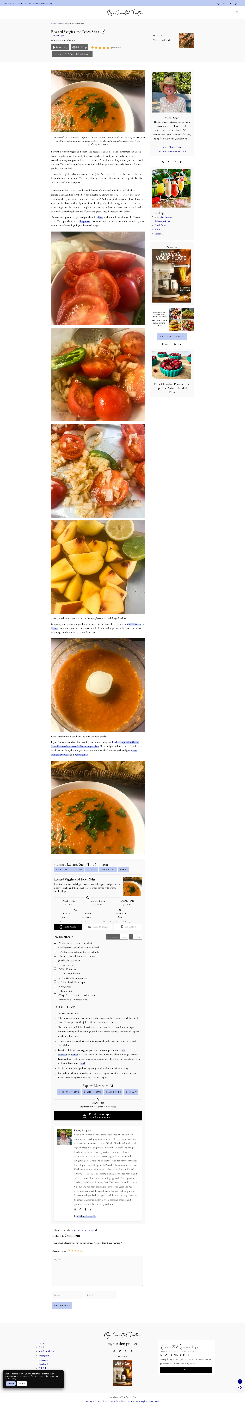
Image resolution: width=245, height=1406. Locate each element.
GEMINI (92, 869)
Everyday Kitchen (163, 216)
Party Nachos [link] (81, 754)
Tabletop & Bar (162, 221)
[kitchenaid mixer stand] (171, 188)
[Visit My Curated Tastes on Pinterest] (224, 3)
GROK (123, 869)
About (42, 1343)
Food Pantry (161, 225)
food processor (133, 623)
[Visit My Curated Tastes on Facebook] (230, 3)
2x (135, 937)
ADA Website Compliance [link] (138, 1401)
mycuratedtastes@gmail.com (172, 151)
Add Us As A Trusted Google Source (73, 54)
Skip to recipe (61, 47)
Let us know (95, 1117)
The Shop (158, 213)
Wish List (159, 229)
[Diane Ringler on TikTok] (91, 1209)
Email (42, 1347)
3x (140, 937)
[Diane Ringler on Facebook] (85, 1209)
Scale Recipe (113, 1092)
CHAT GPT (61, 869)
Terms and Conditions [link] (117, 1401)
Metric (124, 937)
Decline (22, 1383)
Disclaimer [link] (154, 1401)
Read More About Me (85, 1216)
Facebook (43, 1364)
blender (54, 628)
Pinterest (43, 1359)
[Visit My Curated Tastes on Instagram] (218, 3)
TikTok (42, 1368)
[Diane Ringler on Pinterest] (80, 1209)
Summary (131, 1092)
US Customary (113, 937)
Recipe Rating (59, 1250)
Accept (11, 1383)
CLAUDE (77, 869)
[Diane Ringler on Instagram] (75, 1209)
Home (53, 23)
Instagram (44, 1355)
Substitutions (92, 1092)
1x (131, 937)
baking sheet (84, 221)
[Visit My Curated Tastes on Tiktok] (236, 3)
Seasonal (159, 233)
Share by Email (100, 926)
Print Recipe (81, 47)
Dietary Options (69, 1092)
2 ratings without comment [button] (82, 1230)
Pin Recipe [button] (130, 926)
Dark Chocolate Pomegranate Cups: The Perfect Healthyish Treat (172, 388)
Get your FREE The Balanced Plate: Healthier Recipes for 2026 (28, 3)
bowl (100, 217)
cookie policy (10, 1378)
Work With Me (46, 1351)
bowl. (82, 1063)
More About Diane (171, 147)
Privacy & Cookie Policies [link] (96, 1401)
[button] (237, 12)
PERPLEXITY (107, 869)
